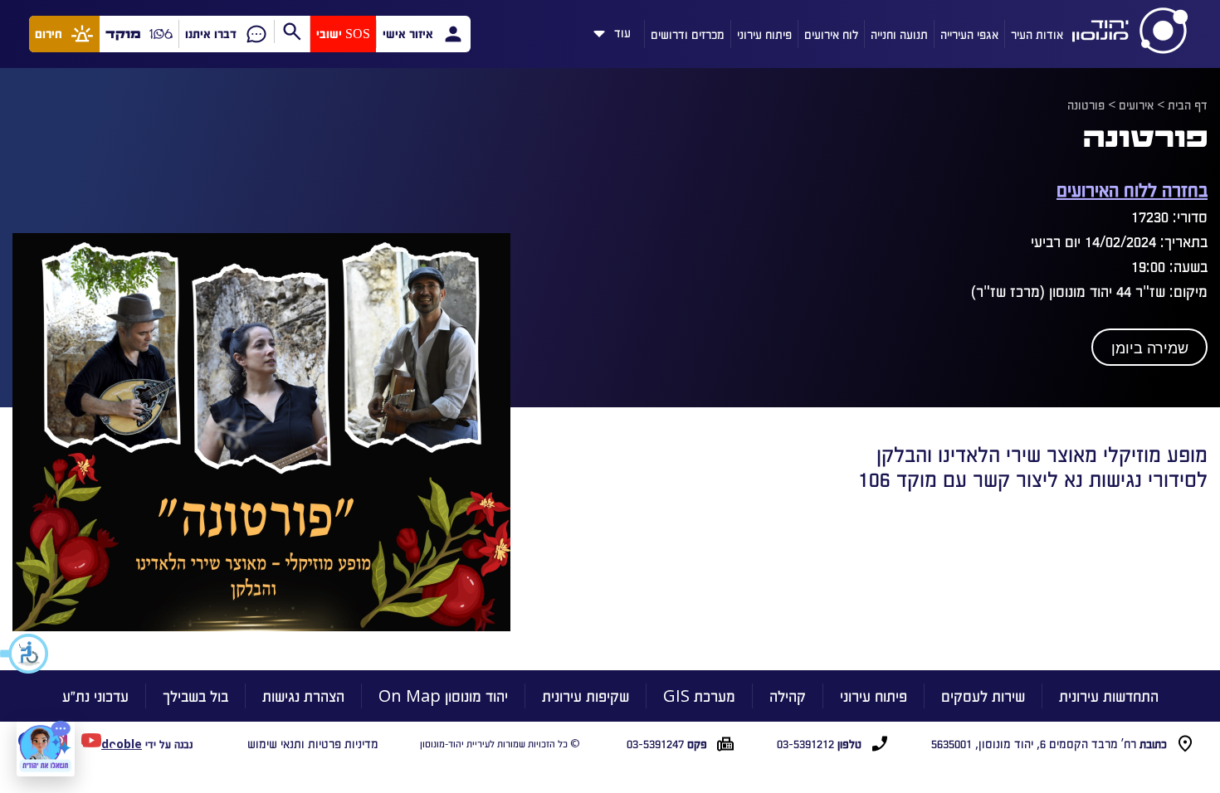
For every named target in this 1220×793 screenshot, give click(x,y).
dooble (121, 744)
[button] (25, 653)
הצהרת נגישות (303, 695)
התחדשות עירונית (1109, 695)
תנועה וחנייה (899, 34)
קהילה (787, 695)
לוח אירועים (831, 34)
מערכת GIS (699, 695)
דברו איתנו (211, 34)
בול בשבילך (195, 695)
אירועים (1136, 104)
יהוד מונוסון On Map (443, 695)
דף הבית (1188, 104)
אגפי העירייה (969, 34)
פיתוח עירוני (764, 34)
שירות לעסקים (983, 695)
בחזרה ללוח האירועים (1132, 188)
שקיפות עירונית (585, 695)
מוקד (123, 34)
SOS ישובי (343, 34)
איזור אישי (408, 34)
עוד (622, 30)
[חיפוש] (292, 31)
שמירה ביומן (1149, 348)
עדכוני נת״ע (95, 695)
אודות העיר (1037, 34)
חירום (48, 34)
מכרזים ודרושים (688, 34)
